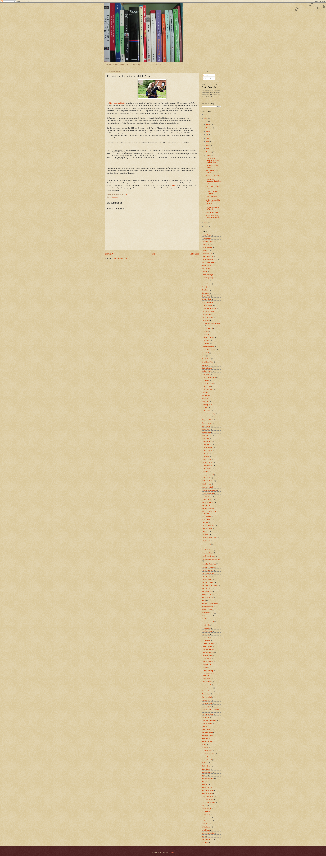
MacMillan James (207, 553)
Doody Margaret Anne (209, 377)
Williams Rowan (207, 821)
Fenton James (206, 411)
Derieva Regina (207, 368)
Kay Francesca (206, 516)
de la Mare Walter (207, 362)
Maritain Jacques (207, 570)
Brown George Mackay (209, 308)
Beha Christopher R (208, 262)
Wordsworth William (208, 833)
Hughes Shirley (206, 496)
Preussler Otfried (207, 691)
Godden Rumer (206, 444)
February (209, 152)
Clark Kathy (206, 341)
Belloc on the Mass (212, 212)
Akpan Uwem (206, 235)
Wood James (206, 830)
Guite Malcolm (206, 469)
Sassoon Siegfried (207, 714)
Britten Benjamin (207, 302)
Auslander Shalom (207, 241)
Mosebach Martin (207, 631)
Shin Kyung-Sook (207, 732)
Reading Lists (206, 700)
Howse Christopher (208, 493)
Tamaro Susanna (207, 772)
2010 (206, 226)
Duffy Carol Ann (207, 389)
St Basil (204, 745)
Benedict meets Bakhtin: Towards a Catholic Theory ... (212, 160)
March (208, 148)
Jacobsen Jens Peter (208, 502)
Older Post (194, 253)
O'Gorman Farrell (207, 655)
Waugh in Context (211, 197)
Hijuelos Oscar (206, 484)
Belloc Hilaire (206, 265)
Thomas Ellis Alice (208, 778)
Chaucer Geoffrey (207, 328)
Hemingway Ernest (208, 475)
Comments (207, 79)
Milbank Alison (207, 610)
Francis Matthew (207, 423)
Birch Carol (205, 281)
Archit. (123, 157)
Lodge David (206, 541)
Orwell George (206, 658)
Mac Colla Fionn (207, 550)
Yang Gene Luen (207, 839)
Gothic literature (207, 450)
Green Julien (206, 456)
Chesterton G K (207, 334)
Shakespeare (206, 726)
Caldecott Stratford (208, 311)
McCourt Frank (207, 588)
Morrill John (206, 625)
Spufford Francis (207, 741)
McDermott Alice (207, 591)
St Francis (205, 748)
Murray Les (205, 634)
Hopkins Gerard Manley (209, 490)
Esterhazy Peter (207, 405)
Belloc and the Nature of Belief (212, 208)
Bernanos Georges (207, 275)
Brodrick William (207, 305)
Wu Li (204, 836)
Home (152, 253)
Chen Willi (205, 331)
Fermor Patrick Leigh (208, 414)
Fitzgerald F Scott (207, 420)
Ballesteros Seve (207, 253)
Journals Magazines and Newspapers (209, 512)
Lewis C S (205, 531)
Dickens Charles (207, 371)
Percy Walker (206, 679)
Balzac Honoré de (207, 256)
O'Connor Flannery (208, 652)
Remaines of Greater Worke (143, 153)
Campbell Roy (206, 314)
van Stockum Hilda (208, 799)
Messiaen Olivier (207, 607)
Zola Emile (205, 842)
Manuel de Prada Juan (209, 564)
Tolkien (204, 784)
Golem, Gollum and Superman (212, 192)
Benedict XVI (206, 268)
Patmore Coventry (207, 671)
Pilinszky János (207, 682)
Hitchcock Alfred (207, 487)
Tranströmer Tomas (208, 790)
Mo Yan (204, 619)
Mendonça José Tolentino (210, 604)
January (208, 155)
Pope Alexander (207, 685)
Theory (204, 775)
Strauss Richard (207, 760)
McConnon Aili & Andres (210, 585)
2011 (206, 223)
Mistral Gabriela (207, 616)
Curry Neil (205, 353)
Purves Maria (206, 694)
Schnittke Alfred (207, 723)
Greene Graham (207, 459)
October (209, 124)
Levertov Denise (207, 528)
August (208, 131)
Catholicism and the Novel (212, 166)
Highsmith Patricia (208, 481)
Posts (206, 75)
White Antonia (206, 818)
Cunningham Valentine (209, 350)
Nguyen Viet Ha (207, 646)
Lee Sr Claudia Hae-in (209, 525)
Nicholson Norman (208, 649)
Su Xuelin (205, 763)
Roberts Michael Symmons (210, 709)
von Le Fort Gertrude (208, 802)
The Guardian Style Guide (212, 171)
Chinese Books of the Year (212, 187)
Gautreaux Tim (206, 435)
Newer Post (110, 253)
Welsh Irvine (206, 812)
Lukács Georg (206, 544)
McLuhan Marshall (208, 597)
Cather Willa (206, 320)
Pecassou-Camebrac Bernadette (208, 675)
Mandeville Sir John (208, 556)
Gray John (205, 453)
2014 (206, 115)
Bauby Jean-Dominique (209, 259)
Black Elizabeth (207, 284)
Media (204, 600)
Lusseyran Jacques (207, 547)
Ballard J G (205, 250)
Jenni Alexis (206, 505)
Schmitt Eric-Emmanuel (209, 720)
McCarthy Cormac (207, 582)
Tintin (204, 781)
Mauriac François (207, 579)
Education (205, 392)
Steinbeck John (206, 757)
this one (174, 185)
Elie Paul (205, 398)
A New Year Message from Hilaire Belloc (212, 217)
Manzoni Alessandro (208, 567)
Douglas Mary (206, 386)
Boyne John (205, 293)
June (208, 138)
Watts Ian (205, 806)
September (209, 128)
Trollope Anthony (207, 793)
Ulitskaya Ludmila (207, 796)
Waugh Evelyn (206, 809)
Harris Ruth (205, 472)
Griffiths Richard (207, 463)
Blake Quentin (206, 287)
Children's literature (208, 337)
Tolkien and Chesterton (213, 176)
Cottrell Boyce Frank (208, 347)
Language (115, 197)
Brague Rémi (206, 296)
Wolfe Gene (205, 824)
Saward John (206, 717)
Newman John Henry (208, 643)
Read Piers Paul (207, 697)
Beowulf (204, 272)
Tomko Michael (207, 787)
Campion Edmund (207, 317)
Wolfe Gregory (206, 827)
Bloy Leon (205, 290)
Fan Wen (204, 408)
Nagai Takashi (206, 640)
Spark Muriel (206, 738)
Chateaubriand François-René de (211, 324)
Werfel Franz (206, 815)
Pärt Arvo (205, 668)
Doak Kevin (206, 374)
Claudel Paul (206, 344)
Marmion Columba (208, 573)
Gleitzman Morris (207, 441)
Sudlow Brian (206, 766)
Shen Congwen (206, 729)
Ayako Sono (205, 244)
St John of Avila (207, 751)
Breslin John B (206, 299)
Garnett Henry (206, 432)
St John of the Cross (208, 754)
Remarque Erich (207, 703)
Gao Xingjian (206, 426)
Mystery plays (206, 637)
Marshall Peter (206, 576)
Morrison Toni (206, 628)
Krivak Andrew (207, 519)
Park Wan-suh (206, 665)
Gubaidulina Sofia (207, 466)
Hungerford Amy (207, 499)
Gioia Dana (205, 438)
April (208, 145)
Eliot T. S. (205, 402)
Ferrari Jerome (206, 417)
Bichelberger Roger (208, 278)
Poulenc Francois (207, 688)
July (207, 135)
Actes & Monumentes (125, 150)
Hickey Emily (206, 478)
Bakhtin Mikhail (207, 247)
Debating (205, 365)
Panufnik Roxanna (207, 661)
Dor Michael (206, 380)
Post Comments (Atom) (121, 258)
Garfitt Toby (205, 429)
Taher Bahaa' (206, 769)
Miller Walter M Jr (208, 613)
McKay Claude (206, 594)
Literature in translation (209, 538)
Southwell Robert (207, 735)
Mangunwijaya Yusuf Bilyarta (211, 559)
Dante (204, 356)
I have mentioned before (117, 103)
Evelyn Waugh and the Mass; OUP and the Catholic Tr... (213, 202)
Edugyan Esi (206, 395)
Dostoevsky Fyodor (208, 383)
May (207, 141)
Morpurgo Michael (208, 622)
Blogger (172, 852)
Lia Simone (205, 535)
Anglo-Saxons (206, 238)
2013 (206, 118)
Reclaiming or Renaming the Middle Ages (213, 181)
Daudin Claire (206, 359)
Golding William (207, 447)
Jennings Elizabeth (208, 508)
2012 (206, 121)
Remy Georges (206, 706)
